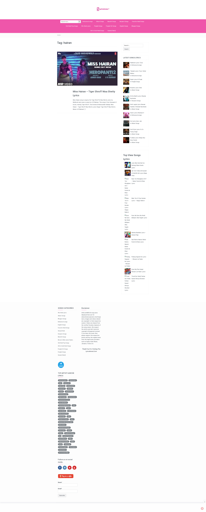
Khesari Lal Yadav (63, 419)
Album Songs (100, 21)
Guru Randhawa (63, 402)
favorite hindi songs (64, 399)
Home (58, 35)
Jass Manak (62, 411)
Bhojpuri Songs (136, 26)
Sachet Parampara (67, 436)
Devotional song (63, 394)
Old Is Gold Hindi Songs (97, 30)
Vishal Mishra (62, 450)
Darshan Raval (69, 391)
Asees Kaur (62, 388)
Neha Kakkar (62, 424)
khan (69, 416)
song (60, 444)
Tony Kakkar (73, 447)
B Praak (61, 391)
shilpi (70, 438)
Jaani (68, 408)
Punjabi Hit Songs (111, 26)
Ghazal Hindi (61, 331)
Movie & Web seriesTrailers (65, 340)
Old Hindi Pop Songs (72, 26)
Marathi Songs (111, 21)
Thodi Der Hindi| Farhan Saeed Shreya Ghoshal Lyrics (138, 279)
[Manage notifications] (202, 508)
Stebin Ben (67, 444)
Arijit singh (61, 386)
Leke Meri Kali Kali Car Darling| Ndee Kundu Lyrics (138, 165)
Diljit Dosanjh (62, 397)
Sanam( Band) (112, 30)
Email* (60, 488)
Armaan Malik (70, 386)
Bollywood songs (88, 21)
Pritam (60, 433)
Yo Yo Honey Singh (63, 452)
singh (72, 441)
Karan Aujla (62, 416)
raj (59, 436)
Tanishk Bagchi (63, 447)
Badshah (70, 388)
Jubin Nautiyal (71, 411)
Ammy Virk (67, 383)
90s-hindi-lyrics (63, 380)
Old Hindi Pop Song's (64, 427)
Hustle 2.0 (61, 408)
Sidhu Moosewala (63, 441)
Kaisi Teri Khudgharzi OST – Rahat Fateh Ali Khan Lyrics (139, 181)
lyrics (72, 419)
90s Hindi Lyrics (86, 26)
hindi (74, 405)
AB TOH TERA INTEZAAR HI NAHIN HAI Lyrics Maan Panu (139, 173)
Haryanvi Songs (123, 21)
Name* (60, 482)
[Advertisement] (91, 380)
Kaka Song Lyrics (63, 413)
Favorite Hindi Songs (138, 21)
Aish (60, 383)
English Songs (124, 26)
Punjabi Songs (98, 26)
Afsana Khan (73, 380)
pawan (69, 430)
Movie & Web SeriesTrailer (65, 422)
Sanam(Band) (62, 438)
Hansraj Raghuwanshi (64, 405)
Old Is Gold (62, 430)
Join (61, 366)
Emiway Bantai (72, 397)
